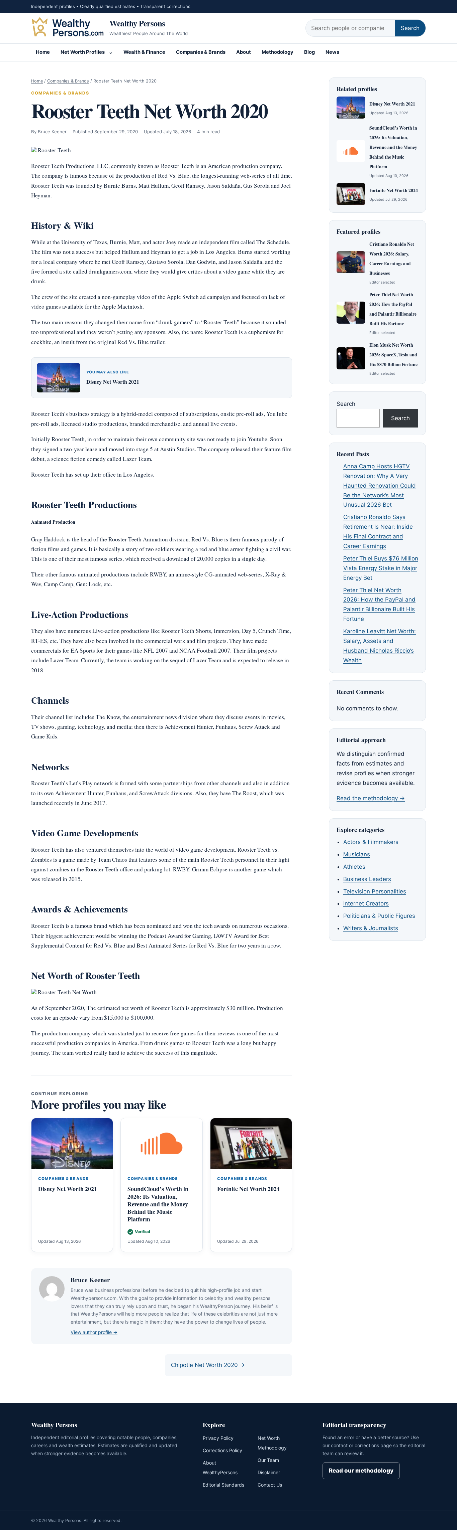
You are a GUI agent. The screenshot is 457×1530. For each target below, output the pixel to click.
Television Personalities (374, 891)
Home (43, 52)
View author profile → (94, 1332)
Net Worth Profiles (83, 52)
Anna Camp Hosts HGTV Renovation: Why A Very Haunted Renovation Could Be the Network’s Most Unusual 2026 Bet (379, 485)
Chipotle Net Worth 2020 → (208, 1365)
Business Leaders (367, 879)
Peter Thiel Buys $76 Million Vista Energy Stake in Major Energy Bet (380, 568)
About (243, 52)
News (332, 52)
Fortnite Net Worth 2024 (248, 1188)
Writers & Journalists (370, 928)
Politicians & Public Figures (379, 915)
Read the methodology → (371, 798)
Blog (309, 52)
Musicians (356, 854)
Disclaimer (269, 1472)
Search (410, 28)
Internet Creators (366, 903)
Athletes (354, 866)
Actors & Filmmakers (370, 842)
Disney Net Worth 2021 (112, 381)
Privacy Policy (218, 1438)
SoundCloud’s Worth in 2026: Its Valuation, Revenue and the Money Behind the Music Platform (157, 1204)
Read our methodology (361, 1470)
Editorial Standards (223, 1485)
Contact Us (270, 1485)
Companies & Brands (200, 52)
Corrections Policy (222, 1450)
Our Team (268, 1460)
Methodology (277, 52)
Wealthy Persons (137, 23)
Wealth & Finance (144, 52)
